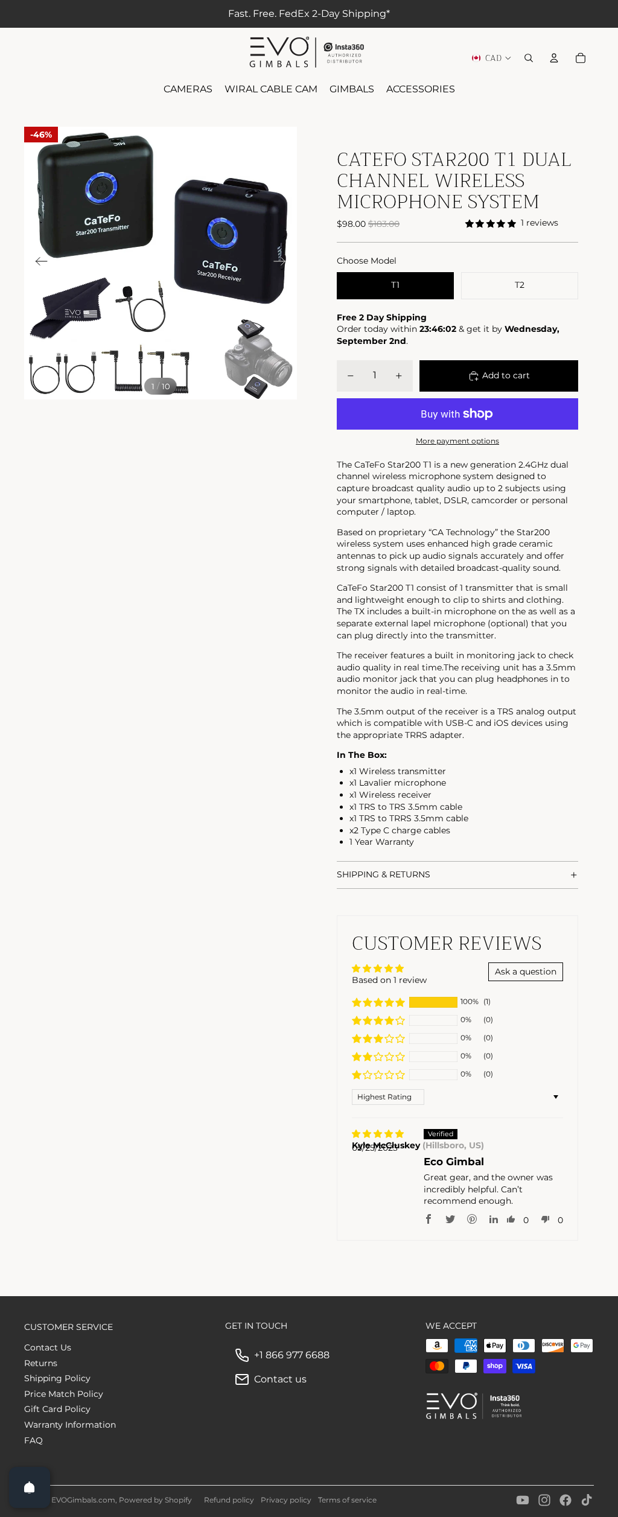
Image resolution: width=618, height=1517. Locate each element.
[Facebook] (565, 1500)
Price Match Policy (63, 1393)
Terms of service (347, 1499)
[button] (378, 1002)
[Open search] (528, 58)
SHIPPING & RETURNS (383, 874)
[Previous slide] (37, 263)
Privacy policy (286, 1499)
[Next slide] (283, 263)
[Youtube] (522, 1500)
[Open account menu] (554, 58)
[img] (378, 1134)
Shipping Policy (57, 1378)
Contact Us (47, 1347)
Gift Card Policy (57, 1409)
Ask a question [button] (525, 971)
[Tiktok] (586, 1500)
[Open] (29, 1487)
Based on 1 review (389, 980)
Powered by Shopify (155, 1499)
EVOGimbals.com (83, 1499)
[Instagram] (544, 1500)
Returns (40, 1363)
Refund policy (229, 1499)
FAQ (33, 1440)
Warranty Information (70, 1424)
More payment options (457, 441)
